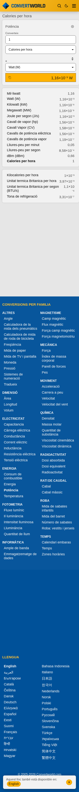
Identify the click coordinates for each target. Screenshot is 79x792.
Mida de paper (15, 350)
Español (10, 714)
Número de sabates (57, 522)
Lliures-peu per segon (23, 150)
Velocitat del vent (55, 404)
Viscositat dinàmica (56, 446)
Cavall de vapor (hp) (22, 122)
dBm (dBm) (15, 156)
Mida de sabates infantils (54, 508)
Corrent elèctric (15, 442)
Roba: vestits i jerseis (58, 528)
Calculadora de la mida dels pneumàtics (20, 326)
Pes (45, 372)
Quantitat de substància (51, 432)
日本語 (47, 678)
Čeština (10, 690)
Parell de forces (54, 366)
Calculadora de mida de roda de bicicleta (19, 337)
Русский (48, 715)
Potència (11, 490)
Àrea (7, 398)
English (14, 783)
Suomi (9, 726)
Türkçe (47, 733)
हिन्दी (7, 744)
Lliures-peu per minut (23, 145)
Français (10, 732)
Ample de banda (16, 548)
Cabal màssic (52, 492)
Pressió (9, 368)
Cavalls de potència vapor (27, 139)
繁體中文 (49, 758)
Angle (8, 318)
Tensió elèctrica (16, 460)
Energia (10, 484)
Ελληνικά (11, 708)
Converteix (11, 33)
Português (50, 709)
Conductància (14, 436)
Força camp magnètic (58, 330)
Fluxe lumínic (14, 510)
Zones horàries (53, 554)
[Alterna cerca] (59, 5)
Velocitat (48, 398)
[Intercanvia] (72, 58)
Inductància (12, 448)
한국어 (47, 685)
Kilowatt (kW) (17, 104)
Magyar (9, 756)
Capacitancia (14, 424)
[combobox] (38, 49)
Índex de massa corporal (54, 358)
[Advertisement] (39, 248)
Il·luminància (13, 516)
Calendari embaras (56, 542)
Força (46, 350)
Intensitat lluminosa (18, 522)
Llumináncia (13, 528)
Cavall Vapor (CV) (21, 127)
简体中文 (49, 751)
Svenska (48, 727)
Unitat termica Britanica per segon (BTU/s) (33, 189)
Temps (47, 548)
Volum (8, 410)
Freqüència (12, 344)
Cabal (46, 486)
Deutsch (10, 702)
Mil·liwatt (13, 93)
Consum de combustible (13, 476)
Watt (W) (13, 99)
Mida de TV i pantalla (20, 356)
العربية (8, 672)
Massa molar (52, 424)
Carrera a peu (52, 392)
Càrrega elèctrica (17, 430)
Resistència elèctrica (19, 454)
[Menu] (74, 5)
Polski (46, 703)
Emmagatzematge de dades (20, 556)
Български (12, 678)
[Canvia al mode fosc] (66, 5)
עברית (8, 738)
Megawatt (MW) (19, 110)
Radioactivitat (52, 472)
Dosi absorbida (53, 460)
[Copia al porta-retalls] (9, 77)
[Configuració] (72, 26)
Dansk (9, 696)
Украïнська (50, 739)
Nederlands (50, 691)
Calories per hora (21, 161)
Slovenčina (50, 721)
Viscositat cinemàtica (58, 440)
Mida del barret (53, 516)
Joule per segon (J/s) (23, 116)
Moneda (10, 362)
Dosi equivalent (53, 466)
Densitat (48, 418)
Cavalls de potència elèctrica (29, 133)
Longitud (10, 404)
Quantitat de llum (17, 534)
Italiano (47, 672)
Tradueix (10, 384)
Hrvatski (10, 750)
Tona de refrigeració (22, 196)
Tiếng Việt (49, 745)
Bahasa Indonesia (55, 666)
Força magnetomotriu (58, 336)
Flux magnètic (52, 324)
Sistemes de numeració (13, 376)
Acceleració (51, 386)
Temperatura (13, 496)
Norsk (46, 697)
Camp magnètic (54, 318)
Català (9, 684)
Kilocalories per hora (22, 175)
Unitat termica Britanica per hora (31, 181)
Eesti (8, 720)
